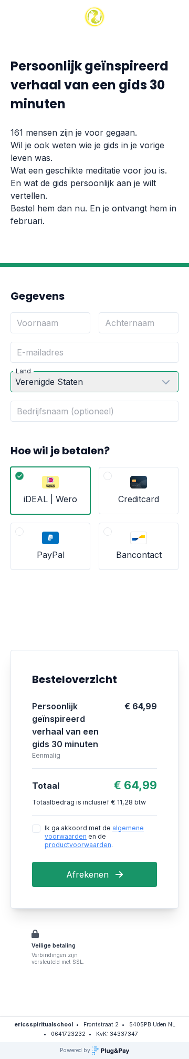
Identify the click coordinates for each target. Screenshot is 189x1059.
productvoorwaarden (78, 845)
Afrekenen (88, 874)
